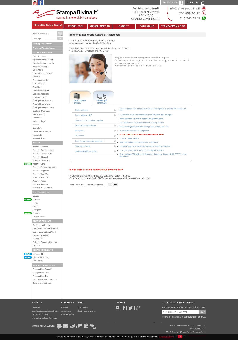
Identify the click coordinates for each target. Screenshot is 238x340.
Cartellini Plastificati (41, 94)
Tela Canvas (38, 261)
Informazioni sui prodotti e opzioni (89, 120)
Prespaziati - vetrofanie (42, 188)
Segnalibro (37, 128)
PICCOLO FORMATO (42, 52)
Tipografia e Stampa (48, 25)
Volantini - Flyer (39, 138)
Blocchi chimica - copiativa (44, 63)
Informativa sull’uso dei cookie (44, 318)
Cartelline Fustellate (41, 90)
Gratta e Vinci (38, 114)
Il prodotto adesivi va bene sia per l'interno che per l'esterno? (145, 146)
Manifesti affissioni (40, 235)
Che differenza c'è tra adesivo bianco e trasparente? (142, 123)
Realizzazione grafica (86, 311)
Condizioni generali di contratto (45, 311)
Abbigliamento (99, 26)
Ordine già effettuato (102, 101)
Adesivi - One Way (41, 174)
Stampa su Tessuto (41, 257)
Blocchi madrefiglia (40, 66)
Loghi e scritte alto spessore (45, 279)
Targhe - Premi (39, 217)
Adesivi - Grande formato (43, 150)
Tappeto (36, 246)
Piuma (35, 206)
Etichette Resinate (40, 184)
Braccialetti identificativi (42, 73)
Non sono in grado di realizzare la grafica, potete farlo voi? (144, 127)
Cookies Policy (166, 336)
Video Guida (82, 307)
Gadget (123, 26)
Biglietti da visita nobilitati (43, 60)
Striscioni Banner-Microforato (45, 242)
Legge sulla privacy (40, 314)
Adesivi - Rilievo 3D (41, 177)
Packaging (147, 26)
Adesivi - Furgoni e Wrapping (45, 167)
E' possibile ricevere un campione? (134, 131)
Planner (36, 125)
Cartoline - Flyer (39, 97)
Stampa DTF (38, 239)
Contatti (64, 307)
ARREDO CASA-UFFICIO (44, 265)
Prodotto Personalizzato (44, 48)
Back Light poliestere (41, 225)
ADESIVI (36, 143)
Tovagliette (37, 135)
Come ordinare (81, 110)
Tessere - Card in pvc (42, 131)
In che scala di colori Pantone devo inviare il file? (142, 134)
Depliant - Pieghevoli (41, 111)
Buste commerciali (40, 80)
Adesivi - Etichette (40, 147)
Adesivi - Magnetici (41, 171)
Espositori (75, 26)
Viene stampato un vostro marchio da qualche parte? (142, 119)
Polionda (36, 213)
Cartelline (37, 87)
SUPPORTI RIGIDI (41, 192)
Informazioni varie (82, 146)
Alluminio (36, 196)
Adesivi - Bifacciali (40, 157)
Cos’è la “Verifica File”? (129, 138)
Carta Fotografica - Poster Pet (45, 228)
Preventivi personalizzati (85, 125)
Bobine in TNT (39, 254)
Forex (35, 203)
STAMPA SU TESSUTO (43, 250)
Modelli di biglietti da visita (85, 151)
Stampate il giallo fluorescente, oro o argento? (139, 142)
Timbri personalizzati (42, 44)
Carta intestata (39, 84)
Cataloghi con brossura (42, 101)
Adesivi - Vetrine (39, 181)
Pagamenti (79, 136)
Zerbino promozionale (42, 283)
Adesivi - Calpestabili (41, 160)
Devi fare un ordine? (80, 101)
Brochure (37, 77)
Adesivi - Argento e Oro (42, 154)
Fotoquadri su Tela (40, 276)
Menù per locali (39, 121)
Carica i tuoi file (67, 314)
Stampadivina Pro (173, 26)
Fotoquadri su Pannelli (42, 269)
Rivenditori (79, 131)
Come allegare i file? (83, 115)
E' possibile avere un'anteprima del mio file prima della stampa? (146, 115)
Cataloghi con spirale (41, 104)
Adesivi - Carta (39, 164)
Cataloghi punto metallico (43, 108)
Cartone (36, 199)
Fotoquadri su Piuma (41, 273)
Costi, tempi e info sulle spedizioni (89, 141)
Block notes (38, 70)
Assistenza (66, 311)
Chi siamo (36, 307)
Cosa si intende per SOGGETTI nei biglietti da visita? (142, 150)
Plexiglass (37, 210)
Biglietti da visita (39, 56)
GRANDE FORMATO (42, 221)
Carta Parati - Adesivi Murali (44, 232)
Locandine (37, 118)
